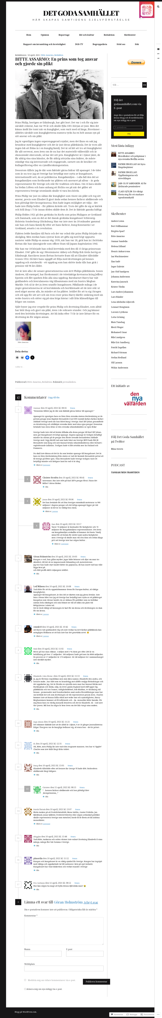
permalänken (69, 382)
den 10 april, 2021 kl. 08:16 (54, 408)
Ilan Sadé (115, 261)
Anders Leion (117, 221)
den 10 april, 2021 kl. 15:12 (56, 858)
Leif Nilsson (39, 586)
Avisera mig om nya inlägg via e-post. (44, 989)
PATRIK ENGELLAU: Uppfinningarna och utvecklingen (128, 175)
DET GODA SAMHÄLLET (81, 12)
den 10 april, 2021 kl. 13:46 (54, 836)
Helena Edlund (118, 246)
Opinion (45, 35)
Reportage (64, 35)
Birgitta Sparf (117, 231)
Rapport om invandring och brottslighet (44, 44)
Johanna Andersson (120, 277)
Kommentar (30, 915)
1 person (55, 511)
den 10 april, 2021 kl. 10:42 (55, 627)
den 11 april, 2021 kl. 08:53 (63, 787)
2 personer (64, 544)
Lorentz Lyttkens (119, 312)
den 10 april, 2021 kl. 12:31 (49, 743)
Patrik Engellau (118, 347)
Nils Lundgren (118, 337)
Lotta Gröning (118, 317)
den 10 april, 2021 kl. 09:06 (61, 499)
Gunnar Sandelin (119, 241)
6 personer (46, 824)
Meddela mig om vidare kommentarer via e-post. (52, 980)
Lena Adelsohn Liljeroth (122, 302)
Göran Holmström (42, 556)
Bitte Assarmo (47, 55)
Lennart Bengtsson (120, 307)
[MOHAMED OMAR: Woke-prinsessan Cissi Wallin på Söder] (158, 54)
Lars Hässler (117, 297)
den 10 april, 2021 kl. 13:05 (51, 765)
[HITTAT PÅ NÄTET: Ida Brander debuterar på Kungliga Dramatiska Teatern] (158, 58)
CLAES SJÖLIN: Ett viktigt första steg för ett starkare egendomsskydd (131, 194)
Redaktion (109, 35)
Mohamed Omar (119, 332)
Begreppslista (100, 44)
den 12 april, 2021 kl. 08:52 (58, 883)
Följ (128, 134)
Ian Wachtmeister (119, 256)
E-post (69, 949)
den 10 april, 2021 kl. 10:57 (69, 524)
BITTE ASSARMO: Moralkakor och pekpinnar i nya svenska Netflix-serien (132, 156)
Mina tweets (117, 449)
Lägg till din (53, 397)
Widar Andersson (119, 368)
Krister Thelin (118, 287)
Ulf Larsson (116, 362)
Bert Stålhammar (119, 226)
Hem (28, 35)
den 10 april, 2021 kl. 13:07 (59, 809)
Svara (72, 408)
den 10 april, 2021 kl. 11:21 (57, 722)
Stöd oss (121, 44)
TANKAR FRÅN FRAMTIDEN (125, 472)
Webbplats (29, 964)
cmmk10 (37, 627)
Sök (137, 44)
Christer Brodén (50, 477)
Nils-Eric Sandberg (120, 342)
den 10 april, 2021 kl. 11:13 (67, 676)
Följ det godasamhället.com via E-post (127, 104)
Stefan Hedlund (118, 357)
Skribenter (130, 35)
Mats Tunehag (118, 322)
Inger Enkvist (117, 266)
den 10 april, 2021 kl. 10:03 (64, 556)
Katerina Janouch (119, 282)
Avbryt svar (91, 902)
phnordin (38, 858)
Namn (27, 949)
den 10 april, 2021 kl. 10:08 (58, 586)
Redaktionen (21, 55)
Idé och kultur (86, 35)
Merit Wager (117, 327)
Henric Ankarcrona (120, 251)
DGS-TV (79, 44)
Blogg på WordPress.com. (26, 1012)
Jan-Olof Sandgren (120, 271)
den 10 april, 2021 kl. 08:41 (72, 477)
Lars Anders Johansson (122, 292)
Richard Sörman (119, 352)
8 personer (46, 465)
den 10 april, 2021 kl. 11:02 (51, 649)
